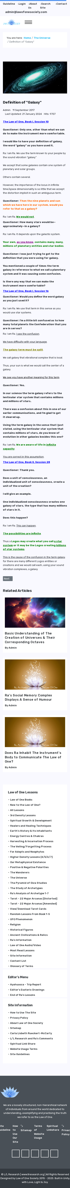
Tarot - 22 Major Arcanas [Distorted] (33, 898)
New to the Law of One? (25, 804)
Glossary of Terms (21, 966)
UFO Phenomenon (21, 919)
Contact (61, 3)
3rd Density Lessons (23, 815)
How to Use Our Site (15, 1134)
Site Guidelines (20, 1054)
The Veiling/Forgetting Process (30, 846)
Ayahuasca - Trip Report (25, 984)
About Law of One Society (26, 1023)
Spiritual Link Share (22, 1043)
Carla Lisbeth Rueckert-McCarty (31, 1033)
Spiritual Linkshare (53, 1128)
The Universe (18, 877)
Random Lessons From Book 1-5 (30, 914)
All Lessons (17, 810)
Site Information (21, 955)
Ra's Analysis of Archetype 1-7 (29, 893)
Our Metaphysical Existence (28, 862)
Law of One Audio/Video (25, 945)
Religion (15, 924)
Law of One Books (21, 799)
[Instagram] (54, 1153)
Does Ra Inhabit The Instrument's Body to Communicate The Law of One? (33, 757)
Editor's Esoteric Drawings (27, 989)
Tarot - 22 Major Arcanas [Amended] (33, 903)
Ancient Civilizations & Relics (29, 934)
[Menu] (28, 22)
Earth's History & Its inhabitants (31, 830)
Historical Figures (21, 929)
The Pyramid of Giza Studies (28, 882)
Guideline (9, 3)
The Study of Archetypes (26, 888)
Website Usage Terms (23, 1048)
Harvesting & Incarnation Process (31, 841)
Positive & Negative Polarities (29, 867)
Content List (18, 960)
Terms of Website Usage (39, 1132)
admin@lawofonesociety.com (26, 12)
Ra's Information (21, 940)
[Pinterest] (35, 1153)
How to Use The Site (23, 1012)
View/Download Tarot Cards (28, 908)
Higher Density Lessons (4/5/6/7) (31, 856)
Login (22, 3)
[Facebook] (16, 1153)
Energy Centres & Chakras (27, 836)
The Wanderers (19, 872)
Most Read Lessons (22, 950)
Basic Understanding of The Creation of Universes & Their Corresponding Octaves (30, 638)
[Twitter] (25, 1153)
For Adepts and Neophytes (27, 851)
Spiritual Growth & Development (31, 820)
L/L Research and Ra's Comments (31, 1038)
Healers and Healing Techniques (30, 825)
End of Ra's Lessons (22, 994)
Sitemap (15, 1028)
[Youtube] (45, 1153)
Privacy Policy (19, 1017)
